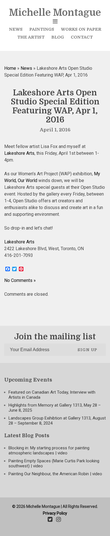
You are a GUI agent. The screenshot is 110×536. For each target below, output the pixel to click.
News (16, 29)
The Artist (31, 37)
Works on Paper (81, 29)
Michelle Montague (55, 12)
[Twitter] (50, 520)
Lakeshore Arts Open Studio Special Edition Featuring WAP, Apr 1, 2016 (55, 106)
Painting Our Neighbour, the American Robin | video (55, 473)
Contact (82, 37)
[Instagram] (58, 520)
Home (10, 68)
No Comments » (20, 280)
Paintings (41, 29)
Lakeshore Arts (19, 153)
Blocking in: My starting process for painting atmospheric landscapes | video (48, 450)
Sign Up (87, 349)
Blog (57, 37)
